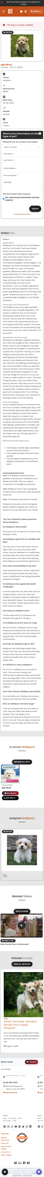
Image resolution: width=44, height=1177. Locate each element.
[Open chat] (39, 1172)
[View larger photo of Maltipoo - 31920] (17, 767)
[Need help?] (5, 1172)
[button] (9, 767)
